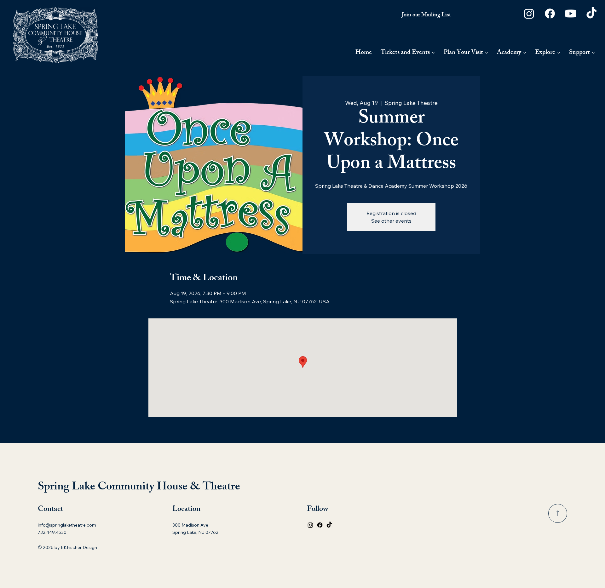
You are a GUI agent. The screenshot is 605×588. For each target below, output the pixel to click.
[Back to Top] (557, 513)
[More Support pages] (593, 52)
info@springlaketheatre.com (67, 525)
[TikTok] (591, 13)
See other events (391, 221)
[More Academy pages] (524, 52)
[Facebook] (549, 13)
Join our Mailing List (426, 15)
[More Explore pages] (558, 52)
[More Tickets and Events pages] (433, 52)
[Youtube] (570, 13)
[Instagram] (529, 13)
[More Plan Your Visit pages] (486, 52)
